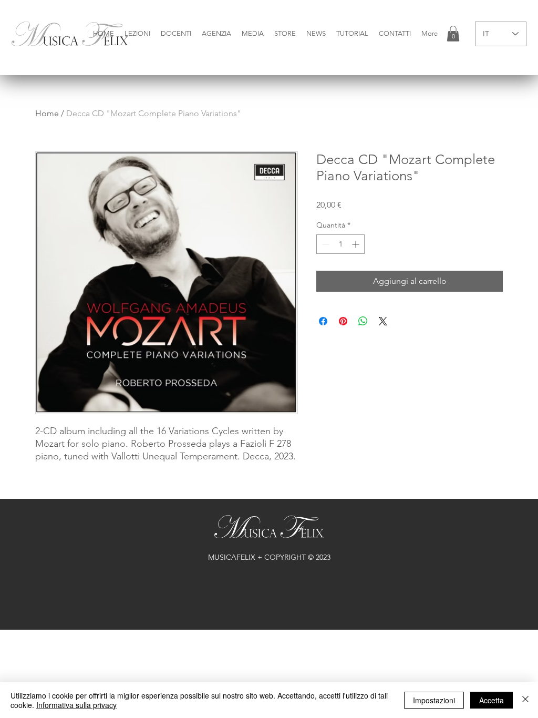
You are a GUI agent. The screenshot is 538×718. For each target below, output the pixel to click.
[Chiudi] (525, 700)
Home (47, 113)
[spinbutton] (340, 244)
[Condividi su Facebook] (323, 321)
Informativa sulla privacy (76, 705)
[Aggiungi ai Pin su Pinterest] (343, 321)
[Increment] (356, 244)
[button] (137, 34)
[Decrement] (324, 244)
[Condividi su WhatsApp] (363, 321)
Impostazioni (434, 700)
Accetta (491, 700)
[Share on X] (383, 321)
